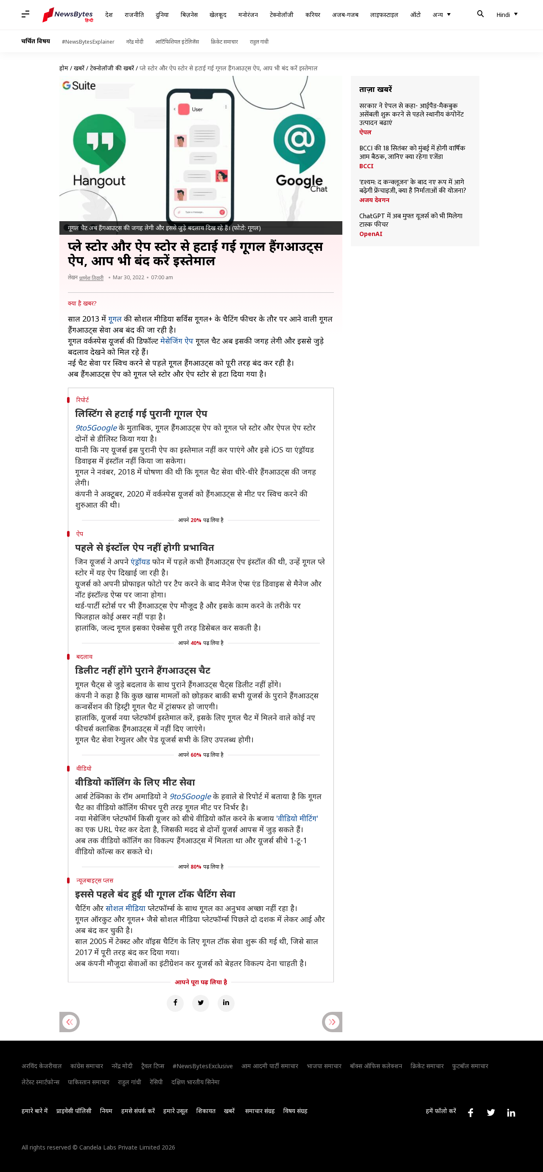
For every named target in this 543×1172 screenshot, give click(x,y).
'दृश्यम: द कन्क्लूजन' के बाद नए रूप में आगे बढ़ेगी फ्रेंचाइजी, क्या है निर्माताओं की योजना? (412, 186)
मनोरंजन (248, 15)
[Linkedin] (226, 1003)
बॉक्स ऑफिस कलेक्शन (376, 1066)
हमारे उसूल (175, 1111)
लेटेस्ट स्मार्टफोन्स (40, 1082)
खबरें (79, 68)
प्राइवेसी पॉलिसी (74, 1111)
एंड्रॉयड (140, 561)
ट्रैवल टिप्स (152, 1066)
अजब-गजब (345, 15)
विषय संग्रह (295, 1111)
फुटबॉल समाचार (470, 1066)
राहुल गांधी (259, 41)
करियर (312, 15)
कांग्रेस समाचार (86, 1066)
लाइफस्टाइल (384, 15)
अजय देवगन (374, 200)
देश (109, 15)
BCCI (366, 166)
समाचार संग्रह (260, 1111)
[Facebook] (175, 1003)
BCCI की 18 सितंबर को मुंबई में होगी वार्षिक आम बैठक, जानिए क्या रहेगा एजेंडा (412, 152)
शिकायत (206, 1111)
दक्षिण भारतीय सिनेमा (195, 1082)
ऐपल (365, 132)
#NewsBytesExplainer (88, 41)
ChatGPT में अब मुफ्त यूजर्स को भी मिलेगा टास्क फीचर (410, 220)
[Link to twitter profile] (491, 1113)
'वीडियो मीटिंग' (297, 818)
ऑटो (415, 15)
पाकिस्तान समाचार (88, 1082)
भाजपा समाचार (324, 1066)
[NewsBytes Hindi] (67, 14)
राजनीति (134, 15)
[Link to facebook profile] (470, 1113)
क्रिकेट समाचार (224, 41)
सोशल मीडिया (126, 908)
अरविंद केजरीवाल (42, 1066)
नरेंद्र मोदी (134, 41)
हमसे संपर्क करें (138, 1111)
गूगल (115, 319)
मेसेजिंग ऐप (176, 341)
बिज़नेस (189, 15)
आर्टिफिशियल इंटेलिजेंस (177, 41)
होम (63, 68)
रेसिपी (156, 1082)
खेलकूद (218, 15)
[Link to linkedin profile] (511, 1113)
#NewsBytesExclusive (203, 1066)
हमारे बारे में (35, 1111)
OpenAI (371, 234)
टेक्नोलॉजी (282, 15)
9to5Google (96, 427)
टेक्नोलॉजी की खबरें (112, 68)
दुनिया (162, 15)
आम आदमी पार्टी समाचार (269, 1066)
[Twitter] (200, 1003)
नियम (106, 1111)
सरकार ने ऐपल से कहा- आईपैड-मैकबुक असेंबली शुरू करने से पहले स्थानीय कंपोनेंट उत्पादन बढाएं (411, 115)
